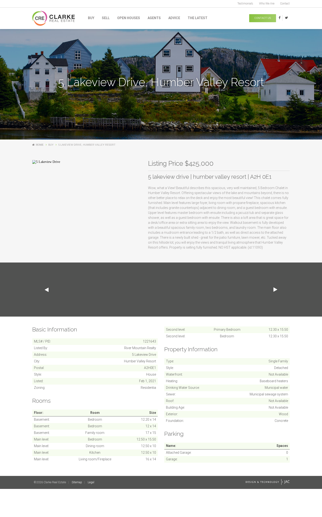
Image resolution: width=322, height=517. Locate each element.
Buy (91, 18)
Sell (106, 18)
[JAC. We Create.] (268, 482)
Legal (91, 482)
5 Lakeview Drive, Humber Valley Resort (87, 144)
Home (40, 145)
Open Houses (128, 18)
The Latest (197, 18)
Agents (154, 18)
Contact (285, 3)
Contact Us (262, 18)
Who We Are (266, 3)
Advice (174, 18)
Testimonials (245, 3)
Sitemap (77, 482)
